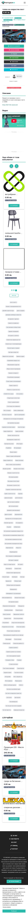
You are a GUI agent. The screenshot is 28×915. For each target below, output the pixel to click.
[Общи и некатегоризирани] (14, 371)
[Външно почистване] (19, 471)
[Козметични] (18, 570)
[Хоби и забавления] (19, 412)
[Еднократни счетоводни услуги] (14, 520)
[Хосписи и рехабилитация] (14, 691)
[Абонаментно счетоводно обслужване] (14, 421)
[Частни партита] (7, 712)
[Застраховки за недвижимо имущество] (14, 537)
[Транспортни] (21, 670)
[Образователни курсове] (9, 608)
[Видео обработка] (9, 462)
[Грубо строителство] (10, 495)
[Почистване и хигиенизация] (14, 383)
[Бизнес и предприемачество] (14, 308)
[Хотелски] (10, 699)
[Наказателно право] (20, 599)
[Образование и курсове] (14, 367)
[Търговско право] (19, 674)
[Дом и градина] (21, 312)
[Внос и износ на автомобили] (14, 466)
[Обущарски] (21, 608)
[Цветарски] (18, 699)
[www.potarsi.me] (8, 3)
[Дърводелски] (19, 516)
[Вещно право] (14, 454)
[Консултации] (6, 579)
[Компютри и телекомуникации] (14, 346)
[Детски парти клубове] (14, 504)
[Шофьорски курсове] (19, 712)
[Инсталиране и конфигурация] (14, 558)
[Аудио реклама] (20, 433)
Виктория (19, 76)
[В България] (20, 446)
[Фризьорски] (19, 683)
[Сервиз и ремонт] (14, 649)
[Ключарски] (9, 570)
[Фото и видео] (8, 412)
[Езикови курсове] (9, 525)
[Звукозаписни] (10, 550)
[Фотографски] (9, 683)
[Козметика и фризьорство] (14, 342)
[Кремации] (15, 579)
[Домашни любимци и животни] (14, 317)
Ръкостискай (14, 57)
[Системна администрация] (14, 658)
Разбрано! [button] (14, 911)
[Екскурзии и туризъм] (14, 321)
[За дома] (9, 529)
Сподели (14, 53)
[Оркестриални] (7, 616)
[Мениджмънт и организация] (14, 595)
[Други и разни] (9, 516)
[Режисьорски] (7, 645)
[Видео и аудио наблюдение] (14, 458)
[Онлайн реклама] (9, 612)
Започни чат (15, 69)
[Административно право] (9, 429)
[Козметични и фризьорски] (14, 575)
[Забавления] (17, 529)
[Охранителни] (8, 620)
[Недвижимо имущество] (14, 362)
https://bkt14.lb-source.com (10, 105)
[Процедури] (9, 641)
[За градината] (20, 525)
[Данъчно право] (9, 500)
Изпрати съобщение (15, 46)
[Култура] (22, 579)
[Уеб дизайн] (8, 679)
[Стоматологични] (14, 666)
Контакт (15, 849)
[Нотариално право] (14, 604)
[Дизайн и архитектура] (9, 312)
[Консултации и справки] (14, 350)
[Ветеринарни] (18, 450)
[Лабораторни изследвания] (14, 587)
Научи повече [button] (7, 907)
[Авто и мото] (14, 304)
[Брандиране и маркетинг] (14, 441)
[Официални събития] (19, 616)
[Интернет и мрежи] (14, 562)
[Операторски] (20, 612)
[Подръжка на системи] (8, 629)
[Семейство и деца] (9, 396)
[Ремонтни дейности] (19, 645)
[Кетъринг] (21, 566)
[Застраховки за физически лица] (14, 541)
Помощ (15, 845)
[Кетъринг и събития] (14, 337)
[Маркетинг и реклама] (9, 358)
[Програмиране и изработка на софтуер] (14, 637)
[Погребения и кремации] (14, 379)
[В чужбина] (9, 450)
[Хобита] (21, 687)
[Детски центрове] (14, 508)
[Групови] (20, 495)
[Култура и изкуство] (14, 354)
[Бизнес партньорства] (14, 437)
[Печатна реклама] (19, 620)
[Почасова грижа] (21, 629)
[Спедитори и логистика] (14, 400)
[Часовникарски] (14, 703)
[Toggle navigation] (25, 2)
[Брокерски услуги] (10, 446)
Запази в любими (14, 50)
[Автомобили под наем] (14, 425)
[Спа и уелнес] (20, 396)
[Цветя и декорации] (20, 416)
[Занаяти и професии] (14, 325)
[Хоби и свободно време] (10, 687)
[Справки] (19, 662)
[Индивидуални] (14, 554)
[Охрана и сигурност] (14, 375)
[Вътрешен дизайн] (14, 479)
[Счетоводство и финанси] (14, 408)
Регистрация (15, 881)
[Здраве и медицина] (14, 333)
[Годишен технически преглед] (14, 491)
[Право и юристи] (14, 387)
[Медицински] (14, 591)
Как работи (15, 839)
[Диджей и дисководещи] (14, 512)
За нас (15, 835)
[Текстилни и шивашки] (9, 670)
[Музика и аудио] (21, 358)
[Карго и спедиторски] (10, 566)
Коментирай (15, 61)
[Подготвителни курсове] (18, 624)
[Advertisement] (14, 142)
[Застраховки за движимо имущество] (14, 533)
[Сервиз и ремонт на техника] (14, 654)
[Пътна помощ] (18, 641)
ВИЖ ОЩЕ (14, 295)
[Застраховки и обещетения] (14, 329)
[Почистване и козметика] (14, 633)
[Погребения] (6, 624)
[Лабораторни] (18, 583)
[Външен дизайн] (7, 471)
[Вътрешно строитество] (14, 487)
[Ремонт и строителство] (14, 391)
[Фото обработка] (18, 679)
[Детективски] (19, 500)
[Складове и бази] (10, 662)
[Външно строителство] (14, 475)
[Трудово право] (8, 674)
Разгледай (15, 205)
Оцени (14, 65)
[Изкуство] (19, 550)
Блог (15, 842)
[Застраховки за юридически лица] (14, 545)
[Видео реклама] (20, 462)
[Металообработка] (7, 599)
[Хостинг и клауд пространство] (14, 695)
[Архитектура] (22, 429)
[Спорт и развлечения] (14, 404)
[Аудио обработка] (9, 433)
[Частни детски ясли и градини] (14, 708)
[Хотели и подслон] (7, 416)
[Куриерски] (9, 583)
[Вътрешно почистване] (14, 483)
